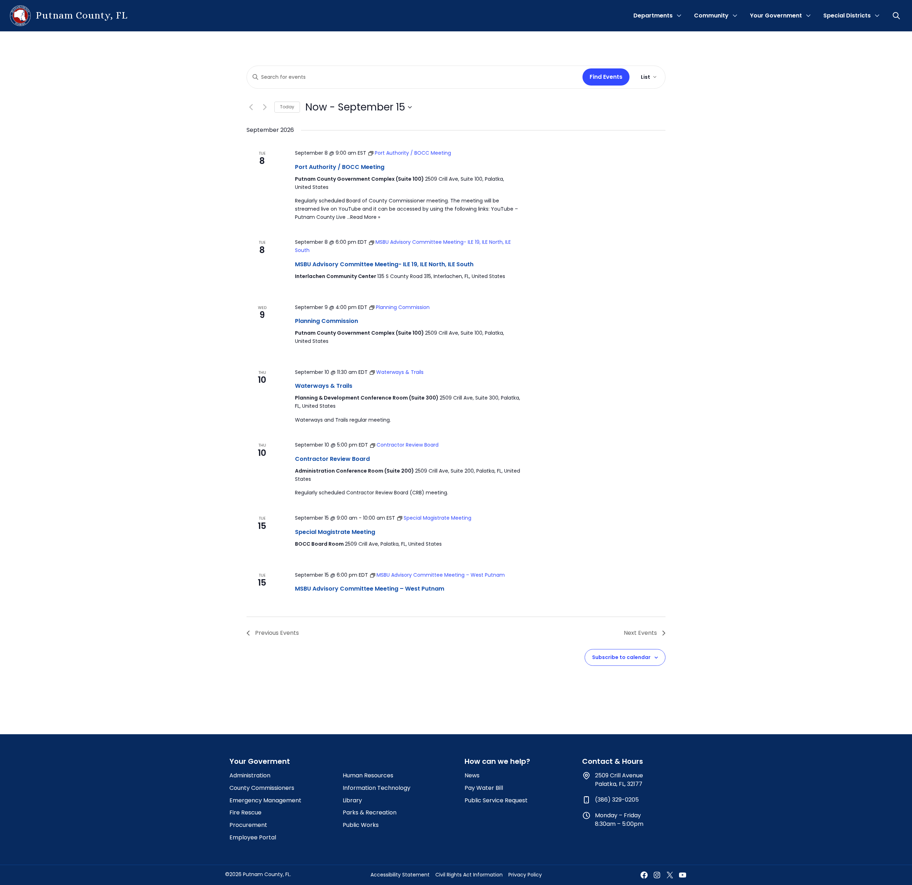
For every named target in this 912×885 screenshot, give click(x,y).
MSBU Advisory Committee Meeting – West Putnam (369, 589)
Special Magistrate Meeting (335, 532)
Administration (249, 775)
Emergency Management (265, 800)
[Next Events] (264, 107)
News (472, 775)
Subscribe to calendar (621, 657)
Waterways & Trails (323, 386)
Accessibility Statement (400, 874)
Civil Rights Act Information (469, 874)
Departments (653, 15)
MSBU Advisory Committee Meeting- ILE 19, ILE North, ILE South (384, 264)
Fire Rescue (245, 812)
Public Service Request (496, 800)
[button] (897, 15)
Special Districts (847, 15)
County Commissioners (261, 788)
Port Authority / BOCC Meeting (339, 167)
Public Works (361, 825)
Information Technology (376, 788)
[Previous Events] (251, 107)
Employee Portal (252, 837)
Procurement (248, 825)
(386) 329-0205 (617, 800)
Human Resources (368, 775)
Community (711, 15)
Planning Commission (326, 321)
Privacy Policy (525, 874)
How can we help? (497, 761)
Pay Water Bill (484, 788)
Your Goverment (259, 761)
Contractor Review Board (332, 459)
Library (352, 800)
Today (287, 107)
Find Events (606, 77)
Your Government (776, 15)
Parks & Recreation (370, 812)
